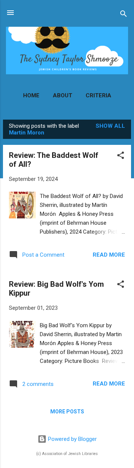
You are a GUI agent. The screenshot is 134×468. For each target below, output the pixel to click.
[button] (120, 156)
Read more (109, 254)
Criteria (98, 95)
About (62, 95)
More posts (67, 412)
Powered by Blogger (72, 439)
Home (31, 95)
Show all (110, 126)
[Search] (123, 15)
